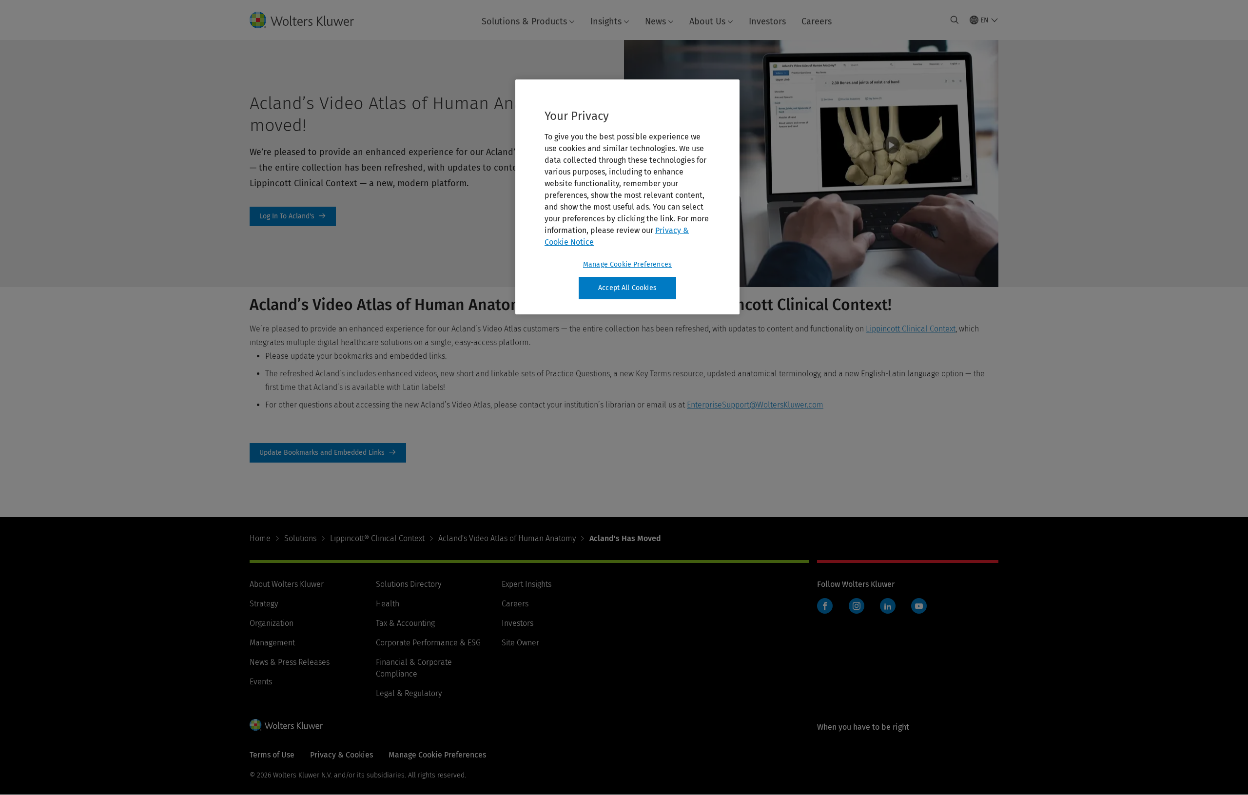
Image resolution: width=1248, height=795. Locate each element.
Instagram (856, 606)
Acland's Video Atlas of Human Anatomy (507, 538)
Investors (767, 21)
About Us (707, 21)
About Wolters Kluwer (287, 584)
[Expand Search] (954, 20)
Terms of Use (272, 754)
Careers (816, 21)
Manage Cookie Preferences (627, 264)
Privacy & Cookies (341, 754)
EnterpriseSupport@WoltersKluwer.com (755, 404)
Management (272, 642)
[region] (627, 196)
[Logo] (310, 20)
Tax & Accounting (405, 623)
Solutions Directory (408, 584)
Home (260, 538)
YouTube (919, 606)
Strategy (264, 603)
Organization (271, 623)
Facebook (825, 606)
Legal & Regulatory (409, 693)
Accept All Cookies (627, 288)
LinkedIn (888, 606)
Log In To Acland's (292, 216)
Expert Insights (526, 584)
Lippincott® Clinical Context (377, 538)
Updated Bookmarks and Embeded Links (328, 453)
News (655, 21)
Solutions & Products (524, 21)
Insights (606, 21)
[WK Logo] (286, 725)
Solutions (300, 538)
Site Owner (520, 642)
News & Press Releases (290, 662)
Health (387, 603)
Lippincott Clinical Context (911, 328)
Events (261, 681)
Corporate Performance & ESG (428, 642)
